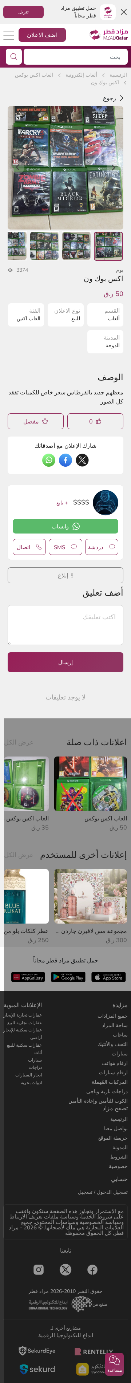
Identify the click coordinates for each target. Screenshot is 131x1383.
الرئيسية (118, 75)
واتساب (60, 526)
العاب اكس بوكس (34, 75)
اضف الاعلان (42, 34)
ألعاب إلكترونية (81, 75)
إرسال (65, 662)
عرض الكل (19, 742)
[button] (114, 1364)
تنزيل (23, 12)
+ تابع (62, 502)
